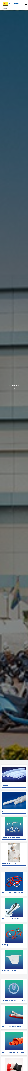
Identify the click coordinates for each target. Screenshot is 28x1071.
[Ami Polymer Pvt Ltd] (14, 4)
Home (10, 388)
